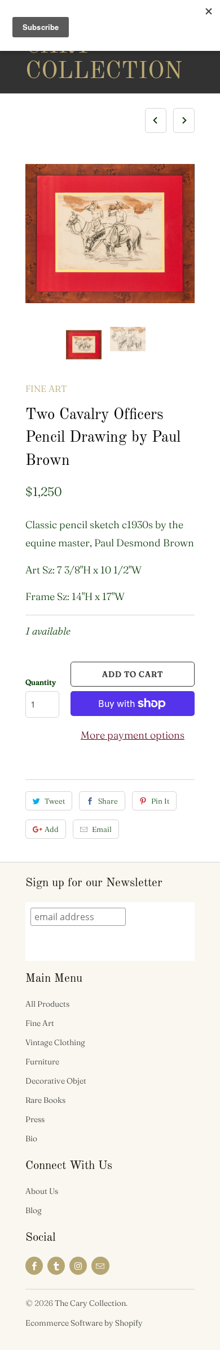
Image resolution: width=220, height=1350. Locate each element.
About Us (41, 1191)
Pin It (160, 800)
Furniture (42, 1061)
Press (35, 1119)
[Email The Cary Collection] (100, 1266)
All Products (47, 1004)
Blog (33, 1210)
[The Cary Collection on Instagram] (78, 1266)
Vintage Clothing (55, 1042)
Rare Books (45, 1100)
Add (52, 829)
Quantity (40, 682)
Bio (31, 1138)
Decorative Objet (55, 1081)
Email (102, 829)
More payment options (132, 734)
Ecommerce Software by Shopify (84, 1323)
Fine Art (46, 388)
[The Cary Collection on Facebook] (34, 1266)
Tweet (55, 800)
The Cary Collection (70, 46)
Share (108, 800)
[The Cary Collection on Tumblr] (56, 1266)
